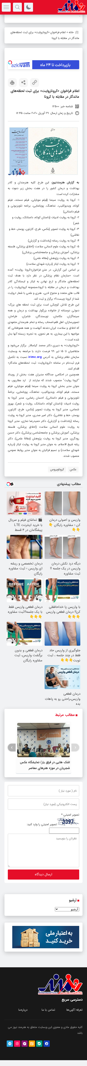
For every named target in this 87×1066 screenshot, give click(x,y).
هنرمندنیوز (58, 182)
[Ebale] (39, 1043)
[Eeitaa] (32, 1043)
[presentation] (75, 748)
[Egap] (24, 1043)
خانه (71, 32)
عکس (73, 469)
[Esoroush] (47, 1043)
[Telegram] (10, 1043)
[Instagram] (17, 1043)
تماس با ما (48, 1010)
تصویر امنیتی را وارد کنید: (42, 824)
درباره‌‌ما (22, 1010)
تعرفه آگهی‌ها (74, 1010)
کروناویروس (57, 469)
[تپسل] (10, 62)
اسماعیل (75, 16)
